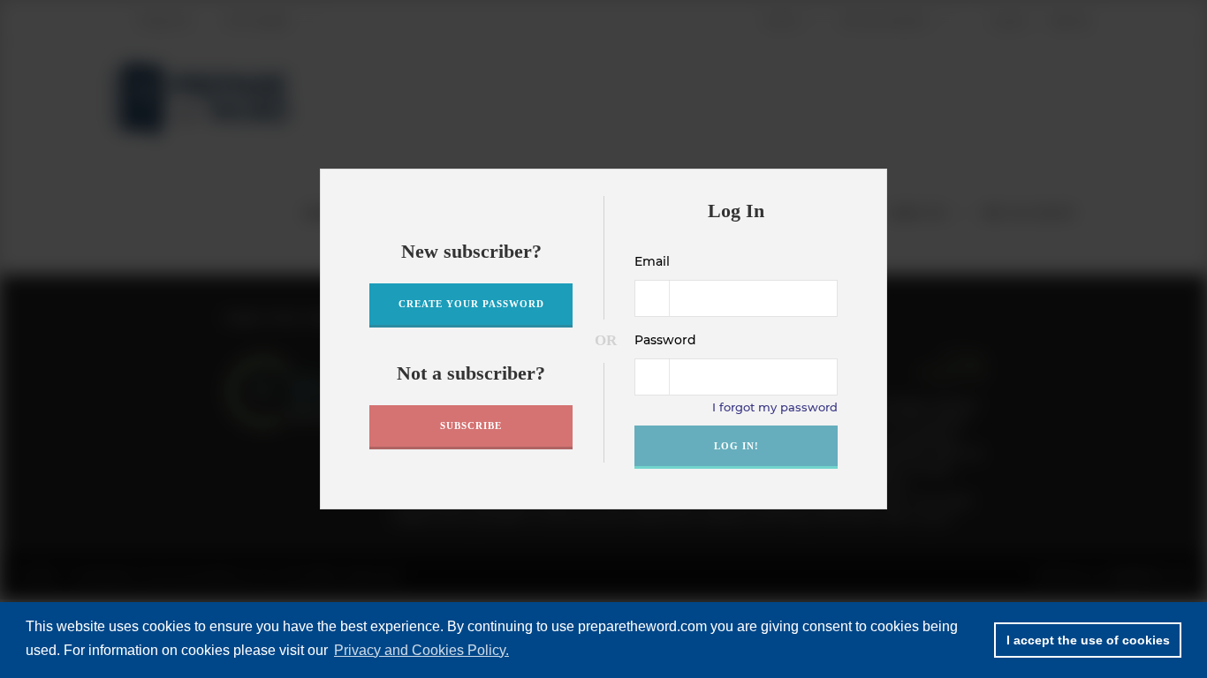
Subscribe (471, 425)
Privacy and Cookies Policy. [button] (421, 650)
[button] (868, 188)
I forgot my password (775, 407)
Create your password (471, 303)
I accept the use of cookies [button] (1088, 640)
